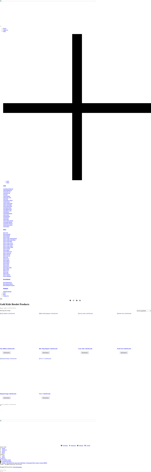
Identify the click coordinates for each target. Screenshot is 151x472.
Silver (7, 182)
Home (4, 28)
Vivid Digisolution (17, 467)
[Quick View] (2, 352)
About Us (5, 30)
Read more (7, 352)
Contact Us (6, 296)
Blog (4, 294)
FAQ (4, 293)
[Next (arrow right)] (2, 471)
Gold (7, 181)
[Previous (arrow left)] (0, 471)
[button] (2, 411)
